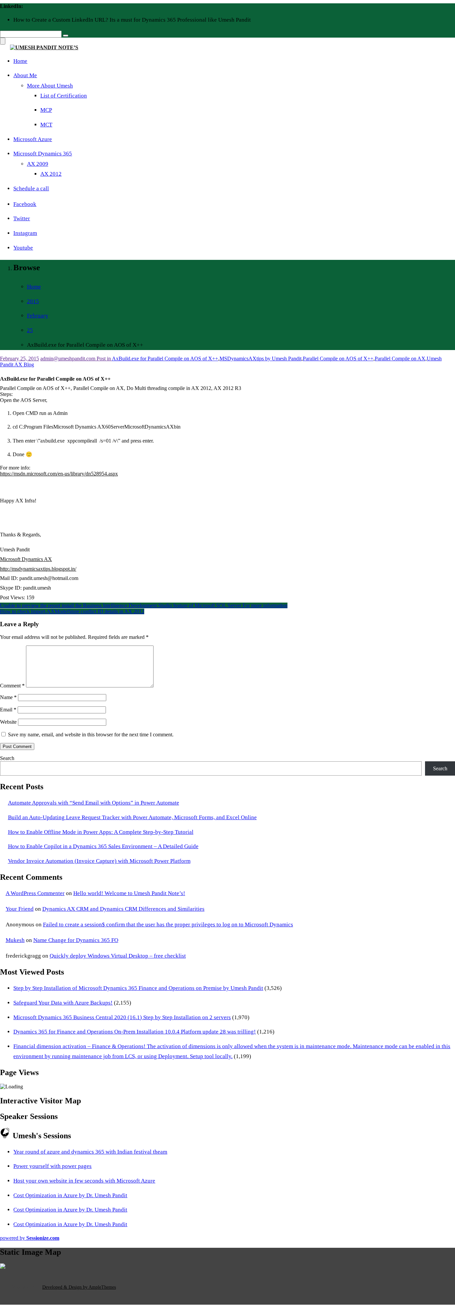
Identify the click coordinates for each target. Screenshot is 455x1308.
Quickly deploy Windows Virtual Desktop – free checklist (118, 956)
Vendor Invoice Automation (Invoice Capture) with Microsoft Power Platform (99, 861)
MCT (46, 124)
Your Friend (20, 909)
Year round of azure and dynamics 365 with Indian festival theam (90, 1152)
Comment (12, 685)
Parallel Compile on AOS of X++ (338, 358)
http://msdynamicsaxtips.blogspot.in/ (38, 569)
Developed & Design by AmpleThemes (79, 1287)
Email (8, 709)
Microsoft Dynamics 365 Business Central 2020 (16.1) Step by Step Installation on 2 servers (122, 1017)
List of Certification (63, 96)
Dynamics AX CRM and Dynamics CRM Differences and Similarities (123, 909)
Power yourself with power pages (52, 1166)
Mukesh (15, 940)
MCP (46, 110)
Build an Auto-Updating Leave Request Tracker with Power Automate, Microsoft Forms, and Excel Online (132, 817)
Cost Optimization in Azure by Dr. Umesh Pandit (70, 1195)
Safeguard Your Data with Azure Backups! (63, 1003)
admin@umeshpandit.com (68, 358)
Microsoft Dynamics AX (26, 559)
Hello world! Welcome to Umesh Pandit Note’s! (129, 893)
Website (8, 722)
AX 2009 (37, 164)
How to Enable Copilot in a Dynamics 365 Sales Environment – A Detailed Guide (103, 846)
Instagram (25, 233)
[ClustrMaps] (2, 1267)
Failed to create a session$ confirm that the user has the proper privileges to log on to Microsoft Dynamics (168, 924)
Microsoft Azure (32, 139)
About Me (25, 75)
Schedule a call (31, 188)
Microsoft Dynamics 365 (42, 153)
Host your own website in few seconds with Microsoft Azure (84, 1181)
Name (8, 697)
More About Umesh (50, 86)
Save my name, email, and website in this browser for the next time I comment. (91, 734)
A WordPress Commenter (35, 893)
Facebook (24, 204)
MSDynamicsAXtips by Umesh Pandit (260, 358)
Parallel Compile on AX (400, 358)
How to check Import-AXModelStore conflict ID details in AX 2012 (72, 611)
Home (20, 61)
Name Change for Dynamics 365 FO (75, 940)
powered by (29, 1238)
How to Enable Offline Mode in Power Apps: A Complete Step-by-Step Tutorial (101, 832)
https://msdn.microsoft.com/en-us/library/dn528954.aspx (59, 473)
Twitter (21, 218)
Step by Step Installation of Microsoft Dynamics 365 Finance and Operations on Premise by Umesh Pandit (138, 988)
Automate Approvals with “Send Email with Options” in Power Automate (93, 803)
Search (7, 758)
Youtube (23, 248)
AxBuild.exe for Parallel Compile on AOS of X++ (165, 358)
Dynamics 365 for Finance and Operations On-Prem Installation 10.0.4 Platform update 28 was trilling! (134, 1031)
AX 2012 (51, 174)
